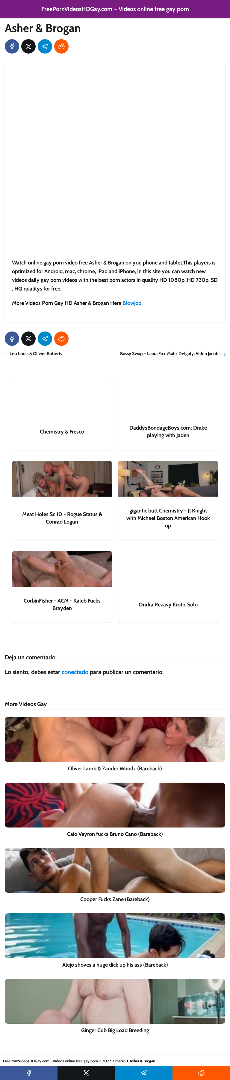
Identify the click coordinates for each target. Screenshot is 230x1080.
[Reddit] (61, 46)
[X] (28, 46)
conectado (75, 672)
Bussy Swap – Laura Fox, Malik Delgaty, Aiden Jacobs (170, 353)
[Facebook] (12, 46)
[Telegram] (45, 46)
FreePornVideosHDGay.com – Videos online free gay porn (115, 9)
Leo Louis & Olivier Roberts (36, 353)
